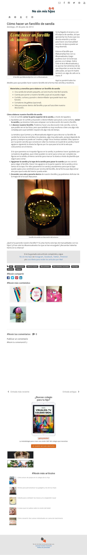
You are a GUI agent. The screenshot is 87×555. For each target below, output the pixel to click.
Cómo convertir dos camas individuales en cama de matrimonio (40, 518)
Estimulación (19, 267)
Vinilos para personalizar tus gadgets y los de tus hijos (37, 488)
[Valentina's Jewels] (20, 455)
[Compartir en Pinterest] (17, 278)
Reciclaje (75, 267)
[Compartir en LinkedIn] (21, 278)
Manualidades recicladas (61, 267)
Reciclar (10, 269)
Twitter (56, 257)
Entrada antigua (70, 392)
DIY (11, 267)
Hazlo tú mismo (32, 267)
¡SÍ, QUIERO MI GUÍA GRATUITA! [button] (43, 446)
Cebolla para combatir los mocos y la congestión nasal (37, 498)
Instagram (39, 257)
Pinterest (64, 257)
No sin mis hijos (26, 257)
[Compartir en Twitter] (13, 278)
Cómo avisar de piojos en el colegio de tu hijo (34, 477)
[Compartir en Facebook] (9, 278)
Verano (18, 269)
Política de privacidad (43, 547)
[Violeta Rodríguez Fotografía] (20, 464)
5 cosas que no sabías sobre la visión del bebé (34, 508)
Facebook (48, 257)
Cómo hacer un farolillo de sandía (30, 24)
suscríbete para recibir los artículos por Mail (45, 259)
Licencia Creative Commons (43, 546)
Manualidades (45, 267)
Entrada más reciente (19, 392)
